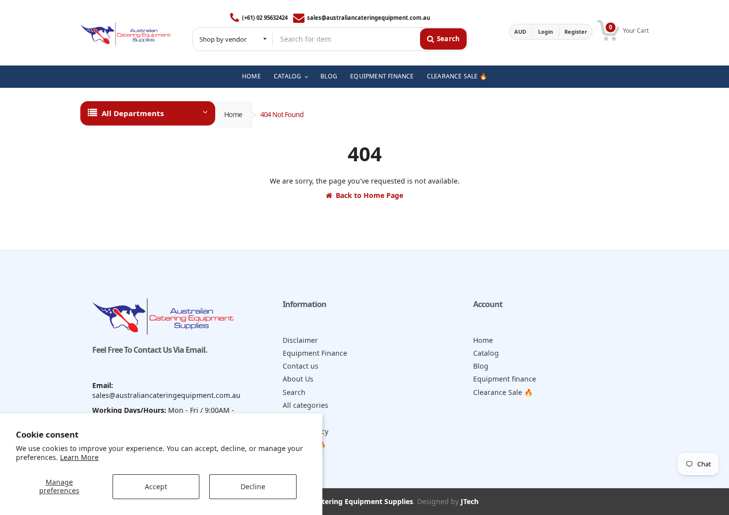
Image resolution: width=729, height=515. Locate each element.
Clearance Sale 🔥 (503, 392)
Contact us (300, 366)
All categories (305, 405)
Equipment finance (504, 379)
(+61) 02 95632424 (264, 17)
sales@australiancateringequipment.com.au (368, 17)
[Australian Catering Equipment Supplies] (125, 31)
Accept (156, 486)
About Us (298, 379)
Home (233, 114)
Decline (253, 486)
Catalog (486, 353)
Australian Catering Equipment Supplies (344, 501)
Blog (480, 366)
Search (294, 392)
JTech (470, 501)
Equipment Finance (315, 353)
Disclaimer (300, 340)
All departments (133, 113)
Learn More (79, 457)
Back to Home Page (369, 195)
